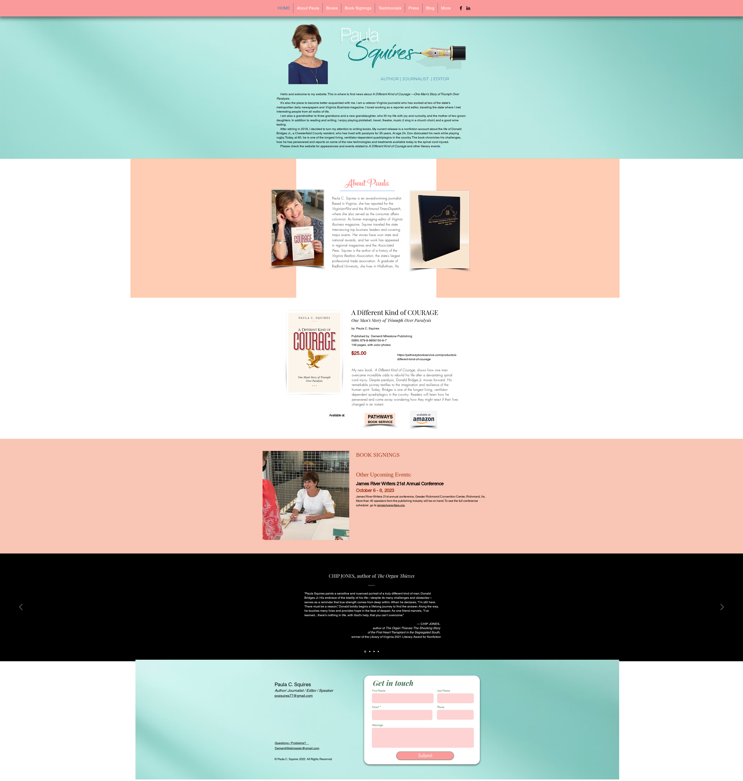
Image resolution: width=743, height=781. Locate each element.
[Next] (722, 607)
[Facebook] (461, 8)
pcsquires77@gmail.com (294, 696)
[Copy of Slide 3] (378, 651)
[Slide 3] (374, 651)
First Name (378, 690)
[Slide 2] (369, 651)
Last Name (443, 690)
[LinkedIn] (468, 8)
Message (377, 725)
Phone (440, 707)
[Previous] (20, 607)
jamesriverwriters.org (391, 505)
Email (375, 707)
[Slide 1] (365, 651)
